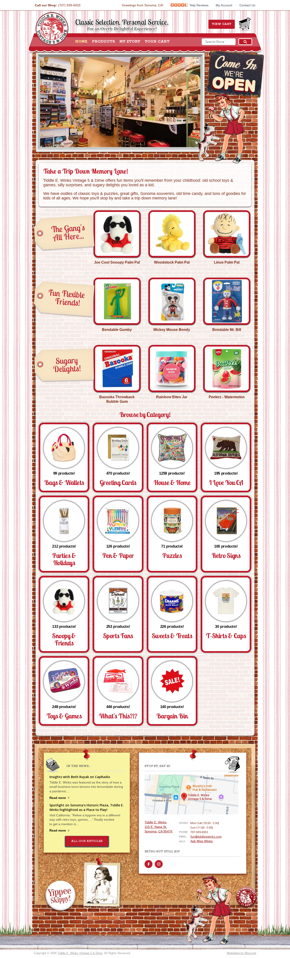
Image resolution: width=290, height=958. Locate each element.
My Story (129, 41)
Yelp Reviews (198, 5)
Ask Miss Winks (202, 841)
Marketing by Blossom (241, 953)
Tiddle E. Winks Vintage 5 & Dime (80, 953)
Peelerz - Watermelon (227, 397)
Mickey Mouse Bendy (171, 330)
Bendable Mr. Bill (226, 330)
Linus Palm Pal (226, 262)
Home (81, 41)
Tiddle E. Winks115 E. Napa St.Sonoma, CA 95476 (158, 826)
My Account (224, 5)
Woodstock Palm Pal (172, 262)
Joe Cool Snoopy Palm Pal (117, 262)
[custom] (148, 864)
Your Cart (157, 41)
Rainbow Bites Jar (171, 397)
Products (103, 41)
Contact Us (247, 5)
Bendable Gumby (117, 330)
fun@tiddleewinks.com (206, 836)
